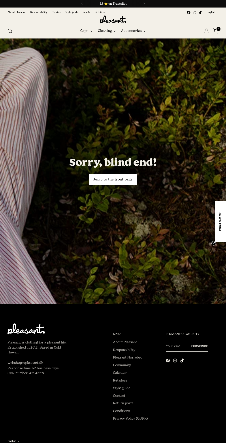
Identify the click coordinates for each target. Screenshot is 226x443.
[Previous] (82, 4)
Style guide (121, 388)
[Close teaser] (213, 243)
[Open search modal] (10, 31)
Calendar (120, 372)
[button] (220, 221)
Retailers (120, 380)
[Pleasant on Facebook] (189, 12)
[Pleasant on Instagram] (194, 12)
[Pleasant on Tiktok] (200, 12)
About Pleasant (125, 342)
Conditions (121, 411)
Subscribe (199, 346)
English (211, 12)
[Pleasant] (113, 19)
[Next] (144, 4)
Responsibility (124, 350)
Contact (119, 395)
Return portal (123, 403)
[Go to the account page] (206, 31)
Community (122, 365)
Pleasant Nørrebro (127, 357)
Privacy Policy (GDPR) (130, 418)
